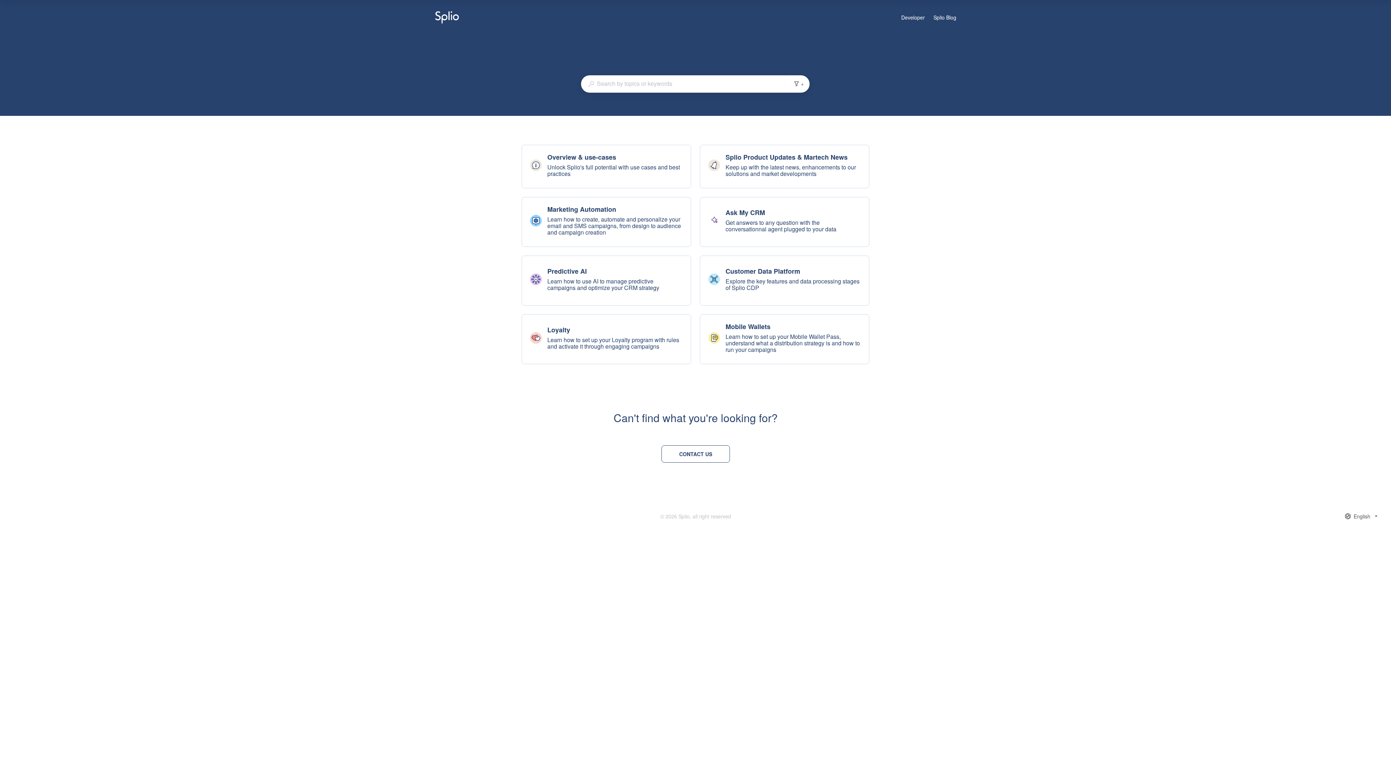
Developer (913, 18)
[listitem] (606, 166)
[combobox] (683, 83)
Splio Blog (944, 18)
